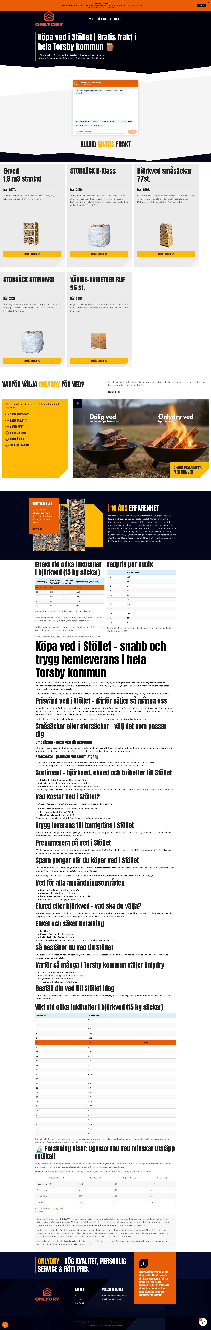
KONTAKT (79, 1303)
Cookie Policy (79, 1322)
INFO (116, 19)
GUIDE (78, 1299)
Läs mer (39, 1212)
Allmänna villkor (115, 1322)
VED (91, 19)
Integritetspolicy (131, 1322)
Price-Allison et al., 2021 (52, 1208)
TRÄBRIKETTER (104, 19)
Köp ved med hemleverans (97, 1322)
